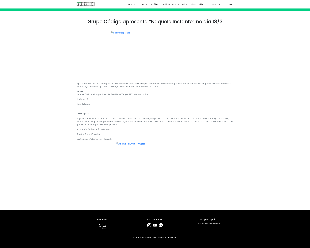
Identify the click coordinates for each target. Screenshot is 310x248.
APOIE (221, 4)
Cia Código (154, 4)
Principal (132, 4)
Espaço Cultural (178, 4)
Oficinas (166, 4)
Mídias (201, 4)
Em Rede (212, 4)
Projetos (193, 4)
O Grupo (141, 4)
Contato (229, 4)
